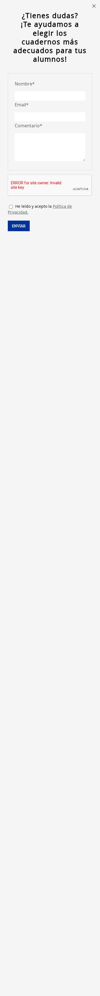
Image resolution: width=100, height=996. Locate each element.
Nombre (25, 84)
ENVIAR (19, 225)
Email (22, 105)
